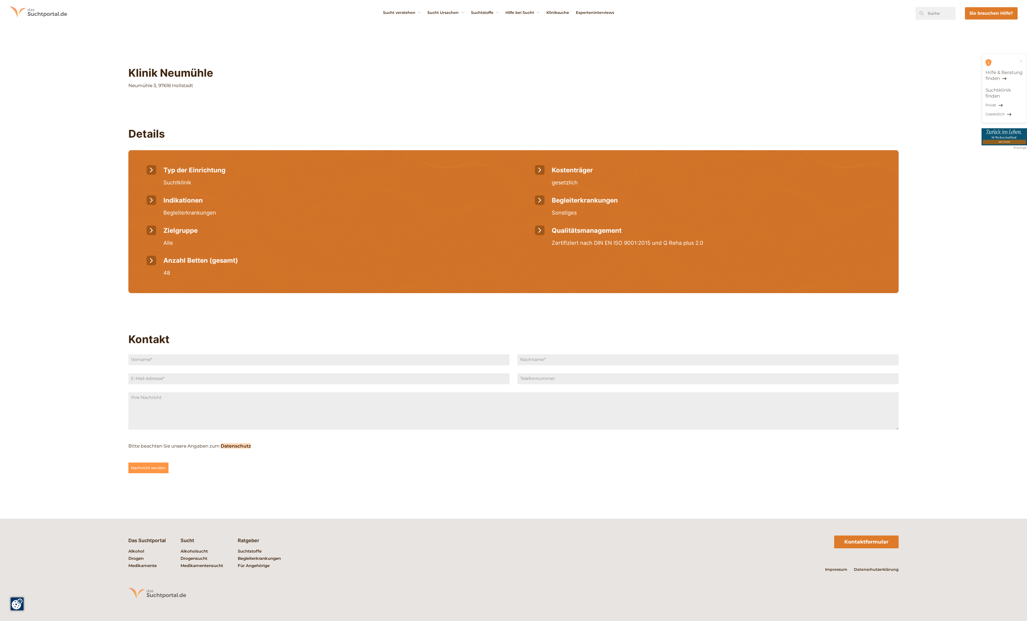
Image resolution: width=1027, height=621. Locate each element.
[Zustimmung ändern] (17, 603)
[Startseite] (45, 25)
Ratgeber (248, 540)
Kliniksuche (557, 12)
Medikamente (142, 565)
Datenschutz (236, 446)
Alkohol (136, 551)
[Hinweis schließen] (1021, 61)
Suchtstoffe (482, 12)
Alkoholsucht (194, 551)
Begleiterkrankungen (259, 558)
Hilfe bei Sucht (519, 12)
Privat (991, 105)
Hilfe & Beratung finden (1004, 75)
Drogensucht (194, 558)
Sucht (187, 540)
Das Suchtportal (147, 540)
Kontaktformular (866, 542)
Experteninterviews (595, 12)
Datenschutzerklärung (876, 569)
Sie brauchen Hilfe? (991, 13)
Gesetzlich (995, 114)
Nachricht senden (148, 467)
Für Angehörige (254, 565)
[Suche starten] (921, 13)
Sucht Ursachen (443, 12)
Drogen (136, 558)
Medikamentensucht (202, 565)
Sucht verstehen (399, 12)
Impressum (836, 569)
